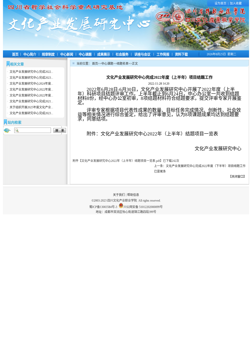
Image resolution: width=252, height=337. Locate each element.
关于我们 (119, 195)
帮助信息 (133, 195)
